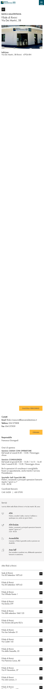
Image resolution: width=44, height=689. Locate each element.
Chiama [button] (36, 432)
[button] (41, 2)
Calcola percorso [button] (30, 408)
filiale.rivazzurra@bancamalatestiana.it (22, 420)
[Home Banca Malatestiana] (8, 2)
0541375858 (14, 423)
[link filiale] (40, 573)
